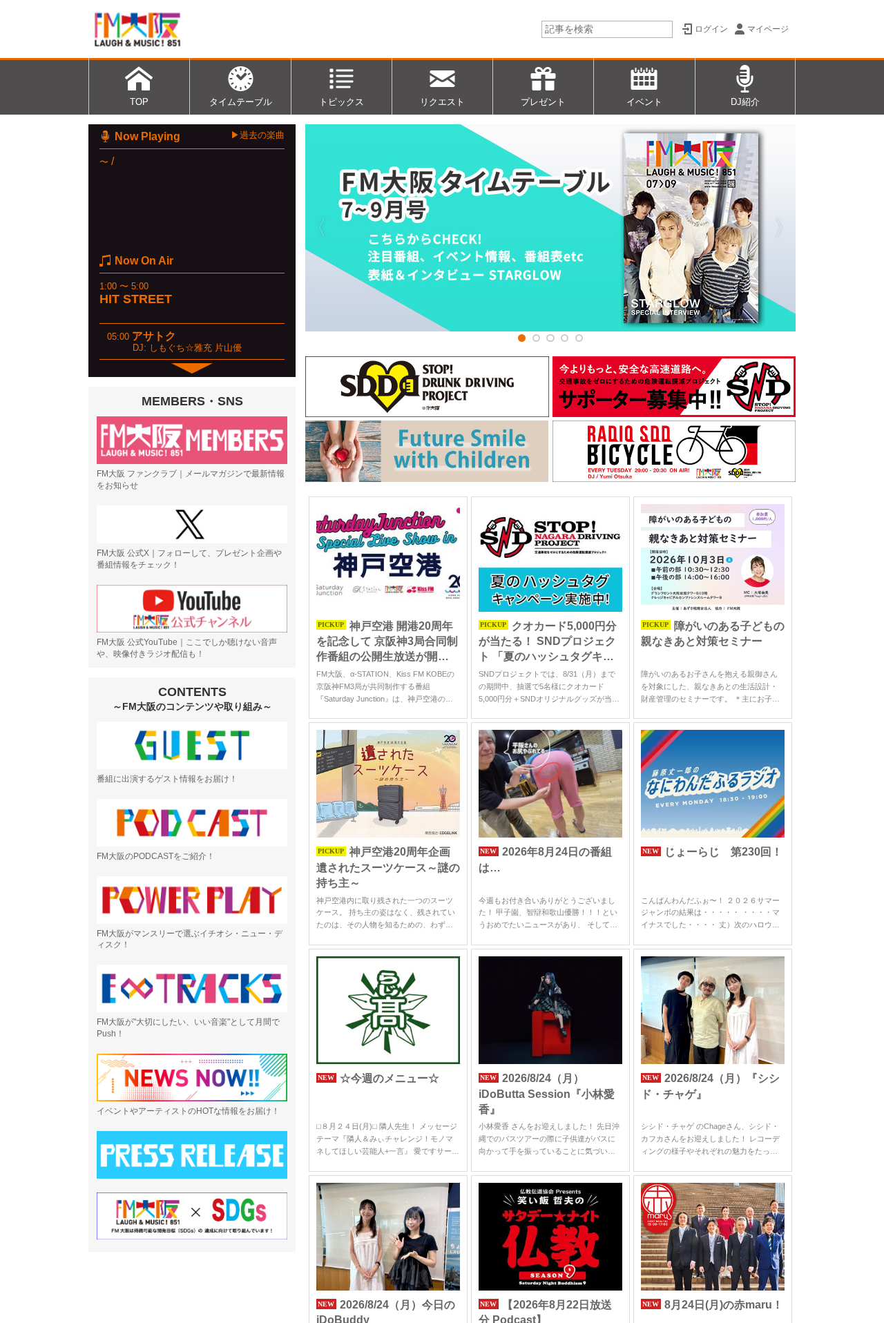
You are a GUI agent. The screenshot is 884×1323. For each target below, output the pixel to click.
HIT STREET (135, 299)
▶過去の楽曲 (258, 135)
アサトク (154, 336)
